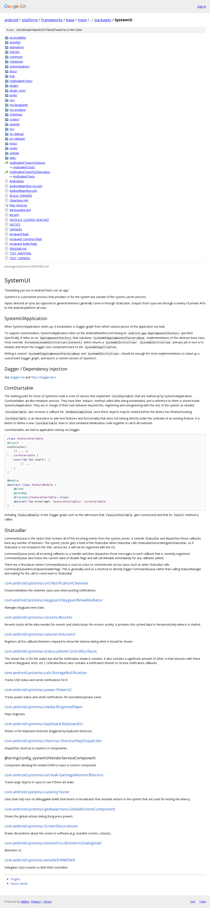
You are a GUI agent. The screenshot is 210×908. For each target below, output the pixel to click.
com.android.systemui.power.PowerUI (38, 689)
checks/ (15, 52)
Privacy (36, 902)
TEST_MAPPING (20, 253)
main (82, 19)
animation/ (17, 47)
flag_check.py (18, 205)
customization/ (20, 66)
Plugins (15, 879)
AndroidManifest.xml (23, 191)
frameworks (52, 19)
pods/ (13, 95)
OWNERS (16, 229)
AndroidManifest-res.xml (26, 186)
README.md (18, 249)
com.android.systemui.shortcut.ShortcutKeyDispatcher (53, 740)
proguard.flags (19, 234)
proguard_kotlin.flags (23, 244)
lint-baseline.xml (20, 210)
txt (192, 901)
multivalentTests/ (21, 81)
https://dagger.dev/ (43, 377)
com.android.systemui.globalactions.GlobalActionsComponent (60, 809)
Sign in (201, 6)
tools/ (13, 148)
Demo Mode (19, 884)
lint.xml (14, 215)
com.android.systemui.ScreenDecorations (41, 826)
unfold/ (14, 153)
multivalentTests (24, 167)
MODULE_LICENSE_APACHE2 (29, 220)
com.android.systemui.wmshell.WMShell (40, 859)
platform (30, 19)
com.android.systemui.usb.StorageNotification (46, 672)
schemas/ (16, 114)
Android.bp (17, 181)
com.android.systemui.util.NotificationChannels (46, 583)
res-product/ (18, 110)
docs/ (13, 71)
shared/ (15, 124)
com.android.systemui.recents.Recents (38, 617)
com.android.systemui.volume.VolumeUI (40, 634)
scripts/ (14, 119)
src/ (12, 129)
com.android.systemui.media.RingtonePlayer (44, 706)
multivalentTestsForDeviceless (30, 172)
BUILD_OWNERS (21, 196)
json (202, 901)
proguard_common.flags (26, 239)
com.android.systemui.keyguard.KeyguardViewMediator (54, 600)
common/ (16, 57)
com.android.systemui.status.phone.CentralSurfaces (51, 651)
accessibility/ (18, 37)
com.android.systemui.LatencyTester (37, 791)
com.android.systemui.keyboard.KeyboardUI (43, 723)
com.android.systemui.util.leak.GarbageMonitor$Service (54, 774)
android (11, 19)
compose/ (16, 61)
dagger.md (17, 377)
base (70, 19)
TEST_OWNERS (20, 258)
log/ (12, 76)
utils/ (13, 158)
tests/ (13, 143)
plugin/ (14, 86)
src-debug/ (17, 134)
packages (103, 19)
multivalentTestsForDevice (27, 163)
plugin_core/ (18, 90)
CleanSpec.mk (19, 200)
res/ (12, 100)
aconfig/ (15, 42)
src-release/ (17, 138)
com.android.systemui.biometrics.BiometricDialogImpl (53, 843)
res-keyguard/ (19, 105)
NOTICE (15, 224)
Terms (47, 902)
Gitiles (25, 902)
